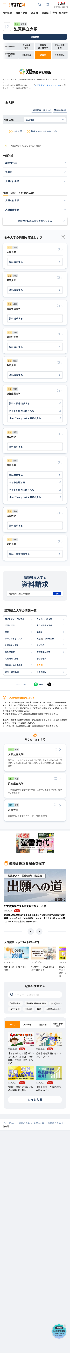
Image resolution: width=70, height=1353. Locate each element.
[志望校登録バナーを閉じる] (65, 1325)
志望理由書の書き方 (54, 1009)
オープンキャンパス (13, 638)
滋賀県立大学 (25, 29)
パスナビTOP (9, 1123)
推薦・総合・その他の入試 (44, 131)
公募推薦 (28, 1009)
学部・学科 (10, 625)
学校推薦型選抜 (43, 651)
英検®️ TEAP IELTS (46, 638)
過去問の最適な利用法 (36, 1003)
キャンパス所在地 (44, 618)
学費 (7, 632)
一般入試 (17, 131)
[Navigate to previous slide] (31, 931)
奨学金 (39, 632)
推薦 (39, 1009)
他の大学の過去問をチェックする (35, 220)
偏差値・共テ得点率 (13, 665)
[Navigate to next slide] (39, 931)
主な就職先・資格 (44, 625)
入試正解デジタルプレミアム (47, 85)
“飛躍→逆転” (15, 1003)
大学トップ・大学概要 (14, 618)
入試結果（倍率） (13, 658)
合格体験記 (41, 671)
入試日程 (40, 645)
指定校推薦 (15, 1009)
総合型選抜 (10, 651)
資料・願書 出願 (12, 671)
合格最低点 (41, 658)
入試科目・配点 (12, 645)
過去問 (39, 665)
